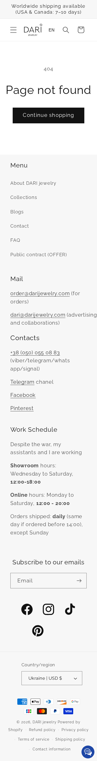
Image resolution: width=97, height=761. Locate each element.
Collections (23, 197)
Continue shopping (48, 115)
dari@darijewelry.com (37, 315)
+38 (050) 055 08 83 (35, 353)
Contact (19, 226)
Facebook (23, 395)
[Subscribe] (79, 581)
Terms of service (33, 739)
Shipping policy (70, 739)
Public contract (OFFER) (38, 254)
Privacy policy (75, 730)
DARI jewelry (45, 722)
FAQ (15, 240)
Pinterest (22, 408)
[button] (13, 29)
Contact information (52, 749)
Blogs (17, 211)
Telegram (22, 382)
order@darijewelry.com (40, 294)
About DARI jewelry (33, 183)
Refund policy (42, 730)
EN (52, 30)
